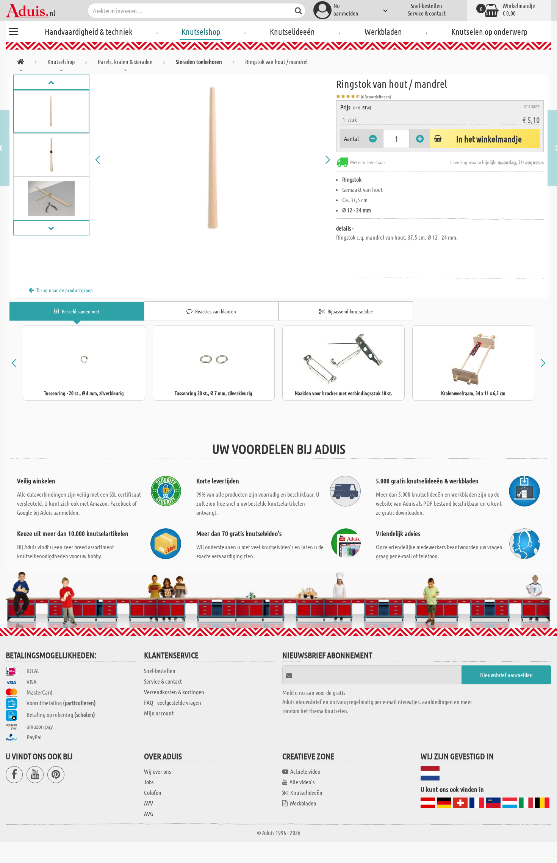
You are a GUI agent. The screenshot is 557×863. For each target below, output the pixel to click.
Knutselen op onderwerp (489, 31)
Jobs (148, 781)
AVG (148, 813)
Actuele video (305, 771)
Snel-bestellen (426, 5)
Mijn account (159, 713)
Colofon (152, 792)
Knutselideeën (292, 31)
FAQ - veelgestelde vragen (172, 702)
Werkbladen (383, 31)
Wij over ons (157, 771)
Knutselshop (200, 31)
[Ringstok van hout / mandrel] (213, 160)
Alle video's (301, 781)
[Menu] (13, 30)
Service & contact (427, 13)
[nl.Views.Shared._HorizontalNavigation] (20, 63)
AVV (148, 803)
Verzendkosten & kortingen (174, 691)
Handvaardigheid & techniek (88, 31)
